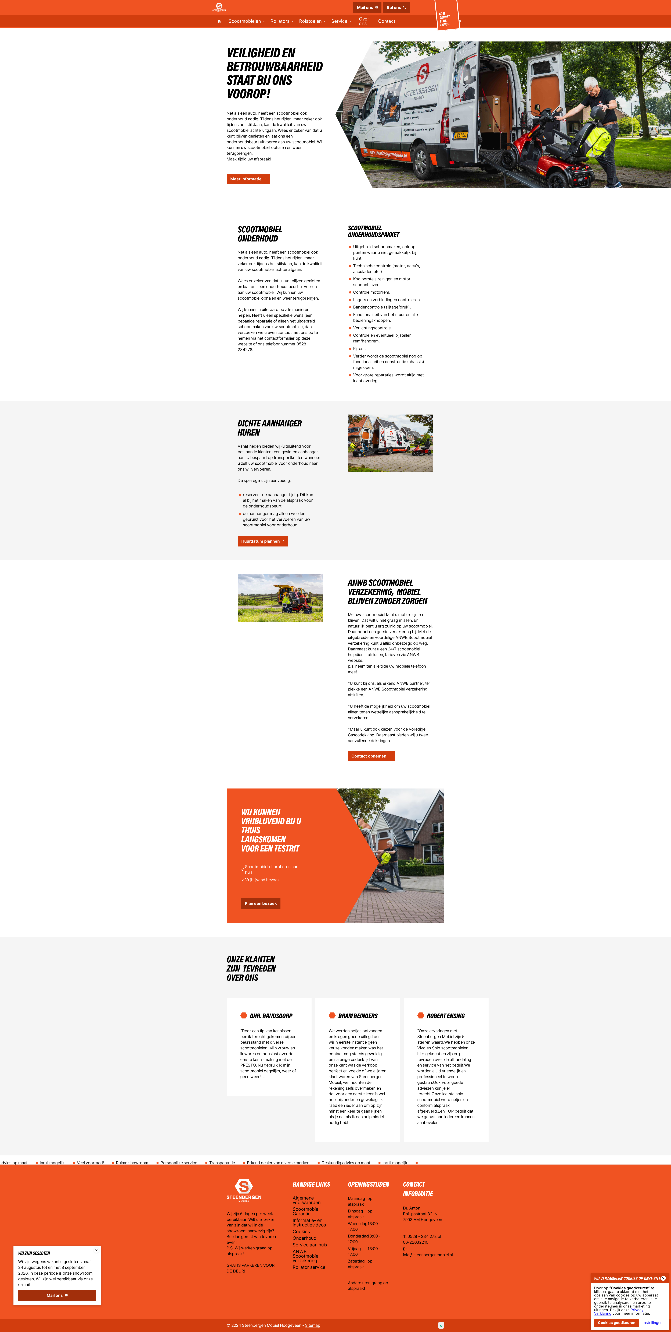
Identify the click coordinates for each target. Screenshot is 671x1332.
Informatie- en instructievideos (309, 1223)
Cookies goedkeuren (616, 1322)
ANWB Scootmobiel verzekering (306, 1256)
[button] (247, 21)
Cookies (301, 1231)
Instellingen (652, 1323)
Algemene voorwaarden (306, 1200)
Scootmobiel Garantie (306, 1211)
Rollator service (309, 1267)
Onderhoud (304, 1238)
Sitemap (312, 1325)
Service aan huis (310, 1245)
